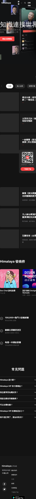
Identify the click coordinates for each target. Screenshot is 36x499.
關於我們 (14, 470)
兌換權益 (14, 488)
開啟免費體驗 (7, 39)
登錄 (29, 5)
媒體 (12, 483)
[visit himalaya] (6, 3)
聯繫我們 (14, 475)
